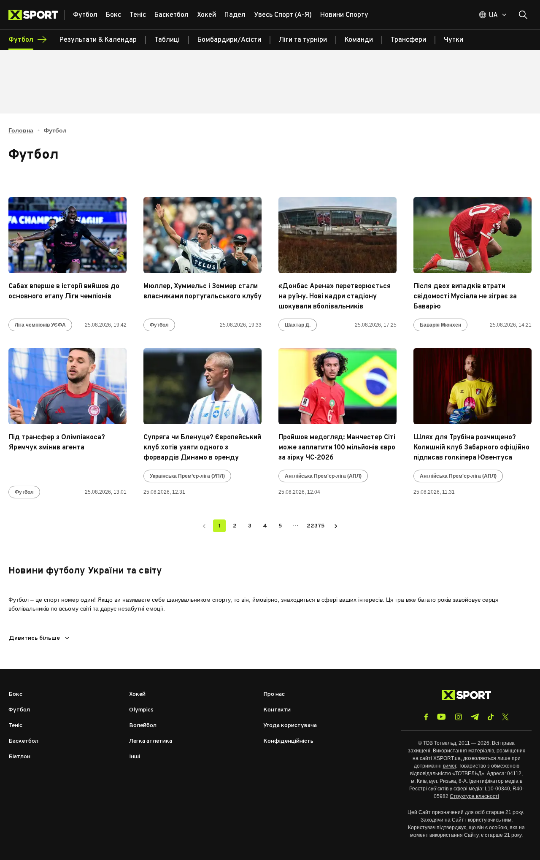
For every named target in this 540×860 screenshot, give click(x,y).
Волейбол (143, 725)
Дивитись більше (34, 638)
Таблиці (167, 40)
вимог (449, 766)
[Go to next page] (335, 525)
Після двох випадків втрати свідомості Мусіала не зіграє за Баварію (465, 296)
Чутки (453, 40)
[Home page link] (36, 15)
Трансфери (408, 40)
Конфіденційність (288, 741)
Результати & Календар (98, 40)
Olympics (141, 710)
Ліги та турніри (303, 40)
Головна (20, 130)
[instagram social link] (458, 717)
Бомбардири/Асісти (229, 40)
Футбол (159, 325)
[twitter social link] (505, 717)
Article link (67, 235)
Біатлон (19, 756)
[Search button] (523, 14)
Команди (359, 40)
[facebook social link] (426, 717)
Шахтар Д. (297, 325)
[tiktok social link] (490, 717)
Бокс (15, 694)
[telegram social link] (474, 717)
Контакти (277, 710)
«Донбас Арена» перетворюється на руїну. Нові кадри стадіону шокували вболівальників (334, 296)
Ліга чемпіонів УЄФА (40, 325)
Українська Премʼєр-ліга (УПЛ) (187, 476)
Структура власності (474, 796)
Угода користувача (290, 725)
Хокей (137, 694)
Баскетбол (23, 741)
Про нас (274, 694)
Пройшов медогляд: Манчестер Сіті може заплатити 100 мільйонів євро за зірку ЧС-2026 (336, 447)
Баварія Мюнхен (440, 325)
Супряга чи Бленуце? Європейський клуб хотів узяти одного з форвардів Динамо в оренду (202, 447)
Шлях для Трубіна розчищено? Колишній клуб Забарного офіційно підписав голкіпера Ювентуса (471, 447)
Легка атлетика (150, 741)
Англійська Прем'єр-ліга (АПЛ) (323, 476)
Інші (134, 756)
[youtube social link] (441, 717)
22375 (315, 526)
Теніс (15, 725)
